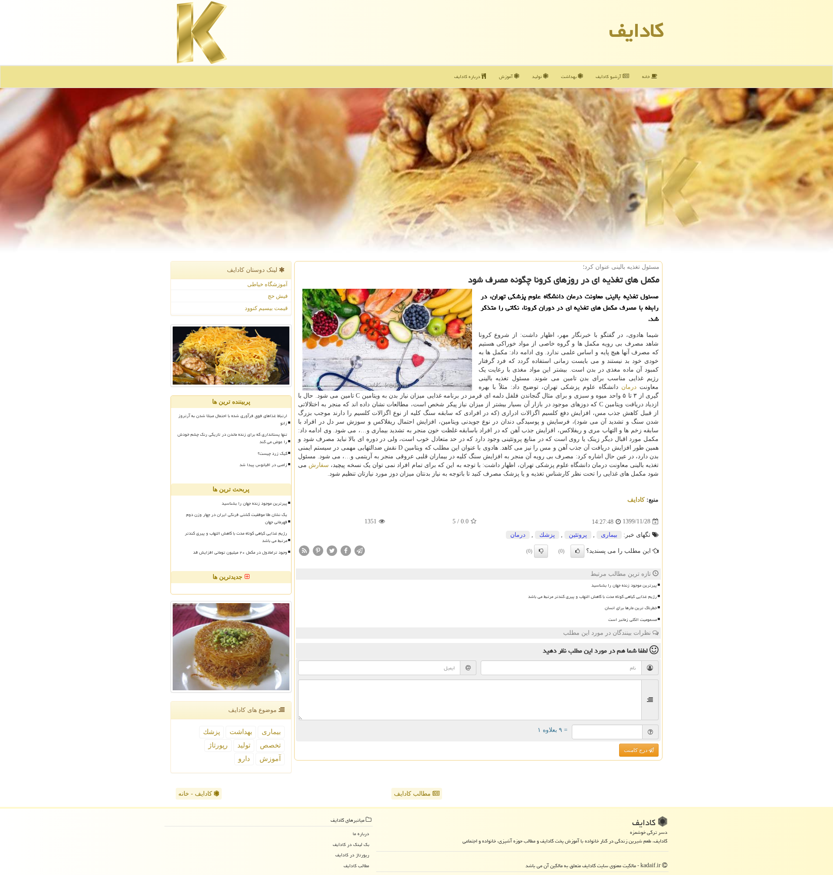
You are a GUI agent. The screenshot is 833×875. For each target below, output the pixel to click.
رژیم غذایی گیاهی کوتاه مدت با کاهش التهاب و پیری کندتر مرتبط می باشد (592, 596)
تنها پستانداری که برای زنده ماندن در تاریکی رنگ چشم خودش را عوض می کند (232, 438)
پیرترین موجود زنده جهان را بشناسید (624, 585)
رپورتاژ (218, 745)
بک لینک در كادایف (351, 844)
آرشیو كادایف (609, 76)
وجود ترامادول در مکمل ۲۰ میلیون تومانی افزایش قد (240, 552)
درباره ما (361, 833)
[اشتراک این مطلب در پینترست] (318, 550)
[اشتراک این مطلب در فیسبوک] (346, 550)
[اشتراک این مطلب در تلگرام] (360, 550)
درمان (628, 387)
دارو (244, 758)
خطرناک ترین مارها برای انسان (631, 608)
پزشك (547, 535)
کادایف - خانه (196, 793)
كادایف (636, 30)
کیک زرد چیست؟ (272, 453)
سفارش (318, 465)
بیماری (609, 535)
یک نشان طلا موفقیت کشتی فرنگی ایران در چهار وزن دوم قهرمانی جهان (236, 518)
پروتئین (578, 535)
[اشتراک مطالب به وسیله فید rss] (304, 550)
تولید (537, 76)
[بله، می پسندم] (577, 551)
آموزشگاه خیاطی (267, 284)
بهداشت (569, 76)
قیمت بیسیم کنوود (266, 308)
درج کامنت (636, 750)
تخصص (270, 745)
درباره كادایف (468, 76)
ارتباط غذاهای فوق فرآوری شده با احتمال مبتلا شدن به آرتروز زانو (232, 419)
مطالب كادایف (356, 865)
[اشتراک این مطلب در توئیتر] (332, 550)
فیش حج (278, 296)
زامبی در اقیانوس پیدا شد (263, 464)
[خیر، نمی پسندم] (541, 551)
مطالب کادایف (413, 793)
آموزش (506, 76)
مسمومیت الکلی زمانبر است (632, 619)
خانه (646, 76)
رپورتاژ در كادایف (352, 854)
